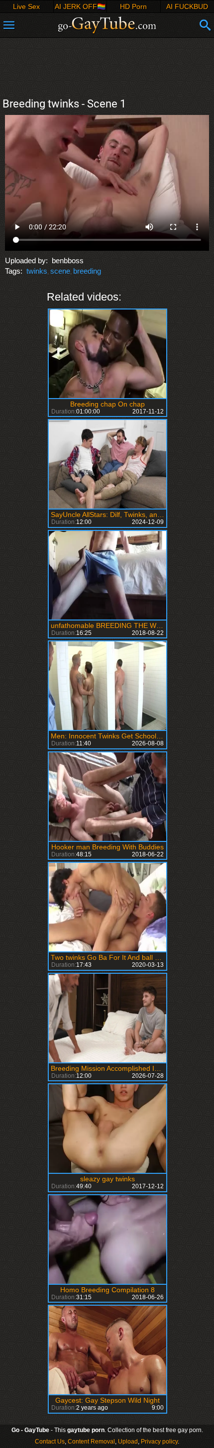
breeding (87, 271)
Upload (128, 1441)
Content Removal (91, 1441)
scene (60, 271)
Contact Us (50, 1441)
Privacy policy (159, 1441)
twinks (36, 271)
